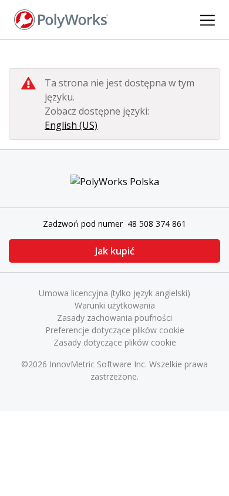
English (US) (71, 125)
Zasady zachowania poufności (114, 317)
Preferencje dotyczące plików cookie (114, 330)
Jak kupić (114, 250)
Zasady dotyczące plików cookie (114, 342)
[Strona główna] (61, 18)
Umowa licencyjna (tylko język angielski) (114, 293)
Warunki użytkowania (115, 305)
